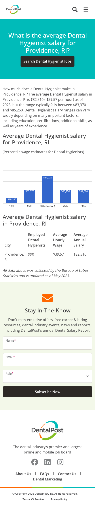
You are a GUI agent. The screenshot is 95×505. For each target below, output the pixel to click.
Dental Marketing (47, 479)
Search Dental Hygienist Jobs (47, 61)
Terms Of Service (33, 499)
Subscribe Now (47, 391)
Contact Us (67, 473)
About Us (23, 473)
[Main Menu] (84, 9)
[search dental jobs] (74, 9)
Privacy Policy (59, 499)
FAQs (44, 473)
